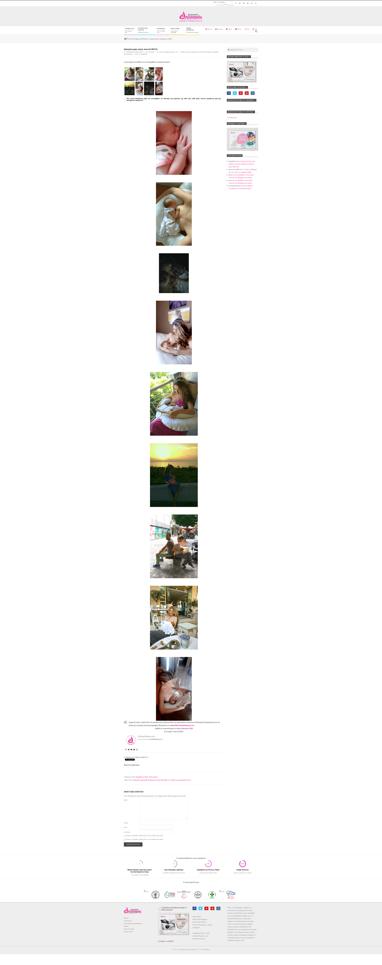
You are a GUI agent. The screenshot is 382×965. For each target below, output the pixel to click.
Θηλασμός (166, 52)
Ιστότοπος (127, 832)
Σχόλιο (126, 800)
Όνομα (126, 823)
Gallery (188, 52)
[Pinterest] (134, 750)
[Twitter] (129, 750)
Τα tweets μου (232, 117)
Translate (230, 5)
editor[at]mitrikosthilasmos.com (182, 725)
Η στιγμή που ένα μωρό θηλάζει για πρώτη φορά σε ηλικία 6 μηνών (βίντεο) (242, 164)
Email (126, 827)
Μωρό (173, 52)
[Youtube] (131, 750)
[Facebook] (126, 750)
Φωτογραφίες (128, 54)
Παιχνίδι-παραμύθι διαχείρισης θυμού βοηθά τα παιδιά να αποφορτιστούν (162, 780)
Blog (161, 52)
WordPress (206, 949)
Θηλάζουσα (195, 52)
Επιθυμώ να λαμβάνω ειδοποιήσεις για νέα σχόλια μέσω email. (144, 836)
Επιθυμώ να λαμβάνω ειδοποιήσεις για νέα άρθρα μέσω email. (144, 839)
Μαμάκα (215, 52)
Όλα (176, 52)
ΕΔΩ (191, 728)
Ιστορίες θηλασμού (206, 52)
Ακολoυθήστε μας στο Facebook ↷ (242, 100)
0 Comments (143, 54)
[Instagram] (137, 750)
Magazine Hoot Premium (188, 949)
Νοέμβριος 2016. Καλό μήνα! (146, 777)
